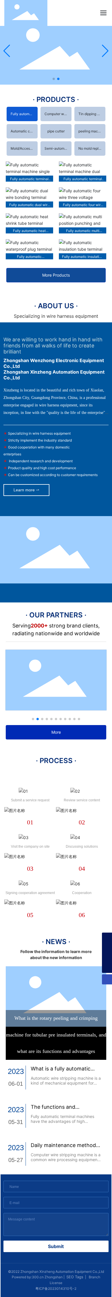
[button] (54, 79)
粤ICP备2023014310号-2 (55, 1288)
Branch (94, 1277)
